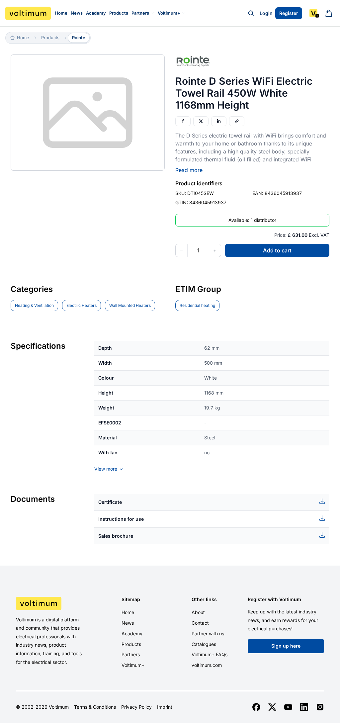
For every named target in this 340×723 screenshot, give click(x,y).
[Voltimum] (28, 13)
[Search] (251, 13)
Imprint (164, 707)
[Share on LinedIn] (218, 121)
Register (288, 13)
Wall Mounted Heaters (130, 305)
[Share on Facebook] (183, 121)
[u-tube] (288, 707)
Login (266, 13)
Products (118, 13)
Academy (96, 13)
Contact (200, 623)
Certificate (110, 502)
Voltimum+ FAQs (209, 654)
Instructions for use (121, 519)
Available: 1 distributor (252, 220)
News (77, 13)
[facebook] (256, 707)
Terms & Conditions (95, 707)
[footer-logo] (51, 603)
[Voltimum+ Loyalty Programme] (314, 13)
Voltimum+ (169, 13)
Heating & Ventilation (34, 305)
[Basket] (329, 13)
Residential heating (197, 305)
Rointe (78, 37)
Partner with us (208, 633)
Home (61, 13)
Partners (140, 13)
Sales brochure (115, 536)
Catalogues (204, 644)
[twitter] (272, 707)
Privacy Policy (136, 707)
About (198, 612)
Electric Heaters (81, 305)
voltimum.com (207, 665)
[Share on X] (201, 121)
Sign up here (285, 646)
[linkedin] (304, 707)
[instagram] (320, 707)
